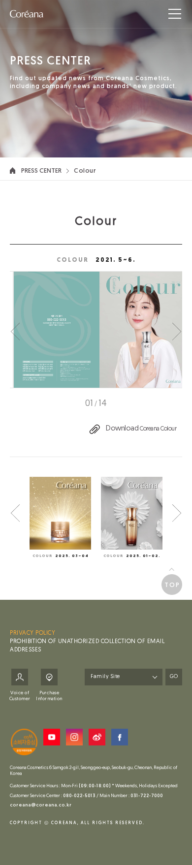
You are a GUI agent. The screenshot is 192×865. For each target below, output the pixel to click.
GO (174, 677)
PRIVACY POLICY (32, 633)
